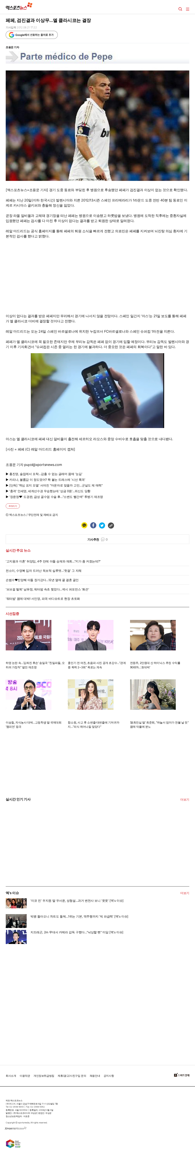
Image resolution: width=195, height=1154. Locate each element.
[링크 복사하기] (110, 525)
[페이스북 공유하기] (93, 525)
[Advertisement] (34, 857)
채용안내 (95, 1075)
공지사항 (109, 1075)
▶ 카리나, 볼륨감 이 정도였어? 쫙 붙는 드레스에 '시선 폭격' (45, 480)
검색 (180, 9)
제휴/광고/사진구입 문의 (72, 1075)
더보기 (184, 799)
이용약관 (25, 1075)
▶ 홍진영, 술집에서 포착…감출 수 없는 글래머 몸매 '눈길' (44, 474)
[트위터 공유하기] (101, 525)
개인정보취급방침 (44, 1075)
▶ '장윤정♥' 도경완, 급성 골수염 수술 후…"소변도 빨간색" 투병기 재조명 (54, 497)
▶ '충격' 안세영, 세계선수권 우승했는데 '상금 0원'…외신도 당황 (48, 491)
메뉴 (187, 9)
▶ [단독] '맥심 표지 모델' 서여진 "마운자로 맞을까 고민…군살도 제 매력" (54, 485)
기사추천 (97, 539)
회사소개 (11, 1075)
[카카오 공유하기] (84, 525)
